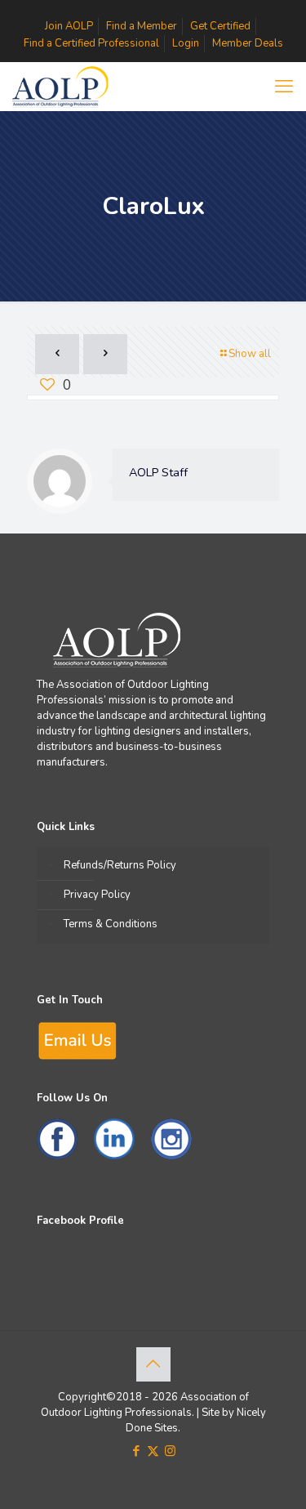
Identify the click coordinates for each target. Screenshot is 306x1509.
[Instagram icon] (170, 1451)
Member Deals (247, 43)
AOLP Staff (158, 472)
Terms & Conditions (110, 924)
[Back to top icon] (153, 1364)
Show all (249, 353)
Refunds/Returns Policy (120, 865)
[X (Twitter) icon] (153, 1451)
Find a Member (141, 26)
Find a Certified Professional (91, 43)
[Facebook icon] (136, 1451)
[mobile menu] (284, 86)
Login (185, 43)
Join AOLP (69, 26)
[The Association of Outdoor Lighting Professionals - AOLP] (59, 86)
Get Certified (220, 26)
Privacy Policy (97, 894)
